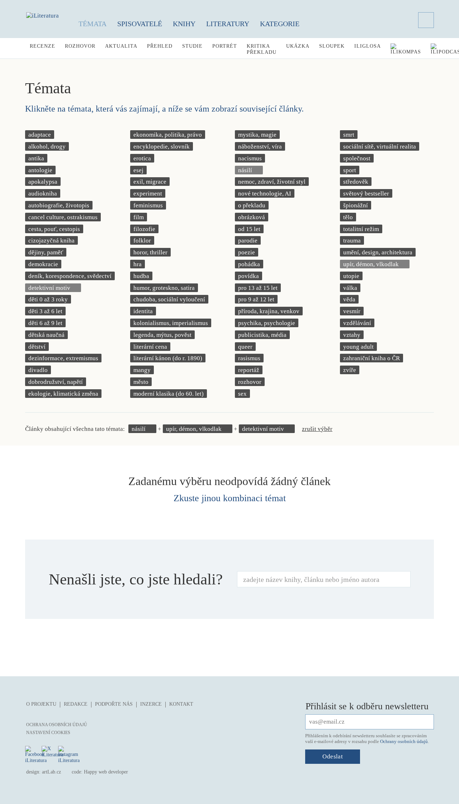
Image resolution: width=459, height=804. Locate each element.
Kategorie (279, 24)
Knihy (184, 24)
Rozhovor (80, 46)
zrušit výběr (317, 428)
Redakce (75, 704)
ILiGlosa (367, 46)
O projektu (41, 704)
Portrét (224, 46)
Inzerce (151, 704)
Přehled (159, 46)
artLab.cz (51, 772)
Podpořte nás (114, 704)
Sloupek (332, 46)
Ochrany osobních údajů (404, 741)
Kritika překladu (261, 49)
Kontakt (181, 704)
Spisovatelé (139, 24)
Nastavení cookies (48, 732)
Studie (192, 46)
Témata (93, 24)
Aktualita (121, 46)
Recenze (42, 46)
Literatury (227, 24)
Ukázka (297, 46)
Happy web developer (106, 772)
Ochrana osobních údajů (56, 724)
